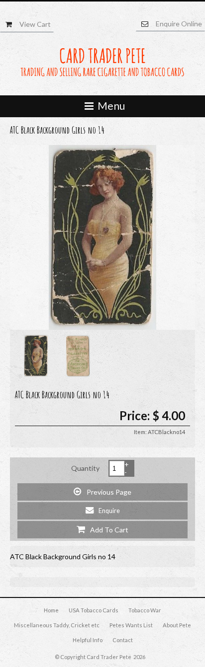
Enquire (103, 510)
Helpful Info (87, 640)
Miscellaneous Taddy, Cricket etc (57, 625)
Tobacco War (144, 610)
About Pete (177, 625)
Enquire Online (179, 23)
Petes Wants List (131, 625)
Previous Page (102, 491)
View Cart (35, 24)
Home (51, 610)
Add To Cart (102, 529)
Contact (122, 640)
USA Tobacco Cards (93, 610)
